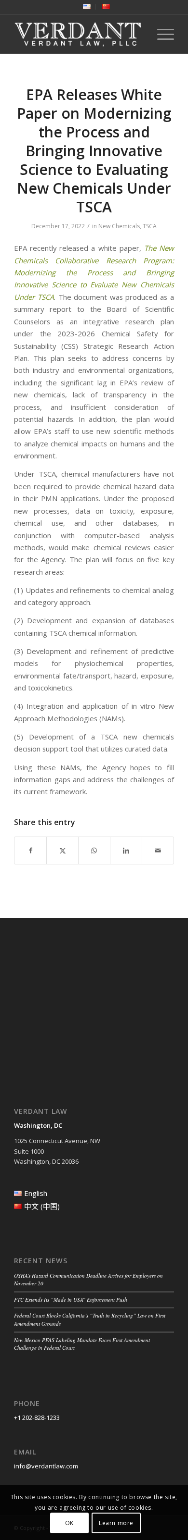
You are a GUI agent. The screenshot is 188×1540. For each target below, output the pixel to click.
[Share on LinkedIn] (126, 850)
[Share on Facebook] (30, 850)
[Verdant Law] (78, 34)
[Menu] (161, 34)
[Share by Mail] (158, 850)
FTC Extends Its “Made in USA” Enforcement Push (70, 1299)
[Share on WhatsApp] (94, 850)
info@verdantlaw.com (46, 1466)
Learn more (116, 1523)
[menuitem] (87, 7)
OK (69, 1523)
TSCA (150, 226)
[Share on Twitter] (62, 850)
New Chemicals (119, 226)
